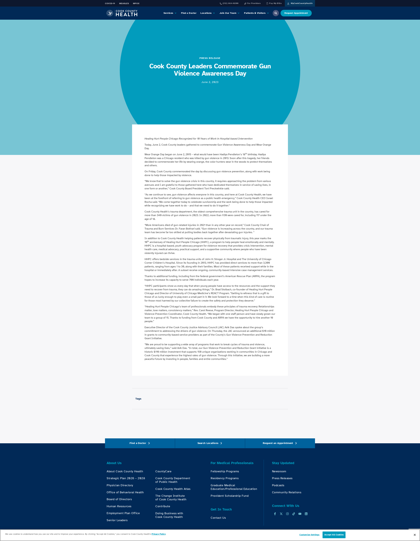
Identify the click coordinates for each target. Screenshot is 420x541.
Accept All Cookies (334, 534)
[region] (210, 535)
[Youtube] (300, 514)
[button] (170, 13)
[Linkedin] (306, 514)
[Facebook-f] (275, 514)
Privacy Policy (159, 534)
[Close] (414, 534)
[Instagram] (287, 514)
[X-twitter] (281, 514)
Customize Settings (309, 534)
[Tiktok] (294, 514)
